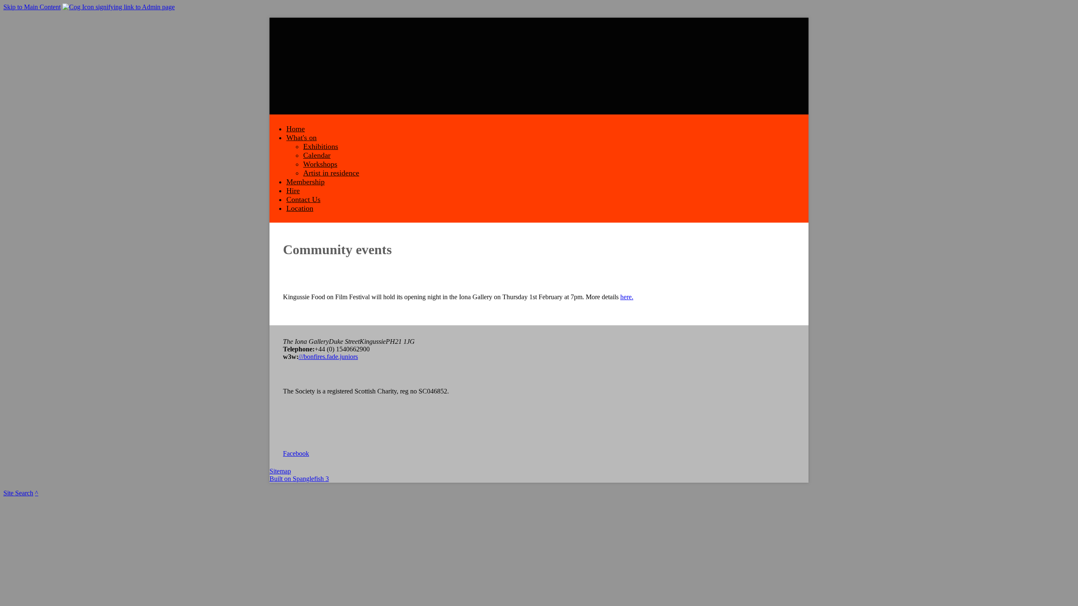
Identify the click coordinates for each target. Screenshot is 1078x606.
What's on (301, 137)
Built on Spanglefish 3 (299, 478)
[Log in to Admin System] (118, 7)
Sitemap (280, 471)
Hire (293, 190)
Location (299, 208)
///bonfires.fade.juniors (328, 356)
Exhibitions (320, 146)
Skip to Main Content (32, 7)
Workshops (320, 164)
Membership (305, 182)
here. (626, 296)
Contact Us (303, 199)
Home (295, 129)
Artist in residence (331, 173)
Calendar (317, 155)
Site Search (18, 493)
